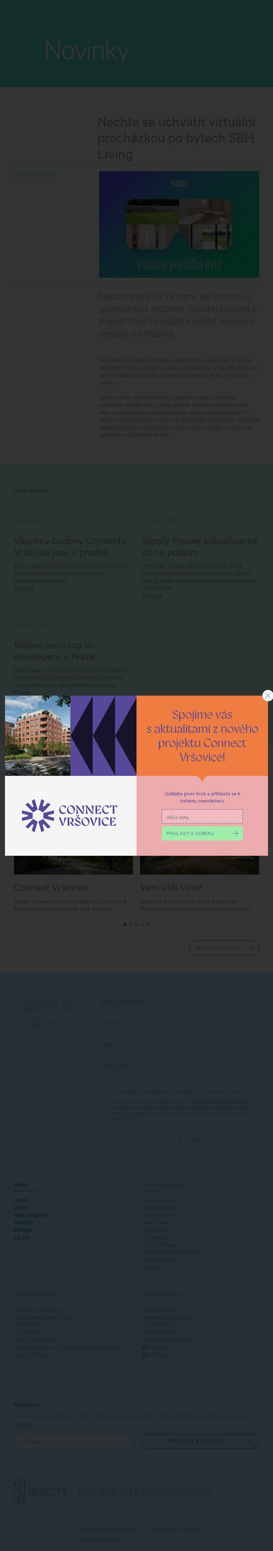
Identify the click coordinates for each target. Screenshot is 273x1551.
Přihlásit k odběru (190, 834)
